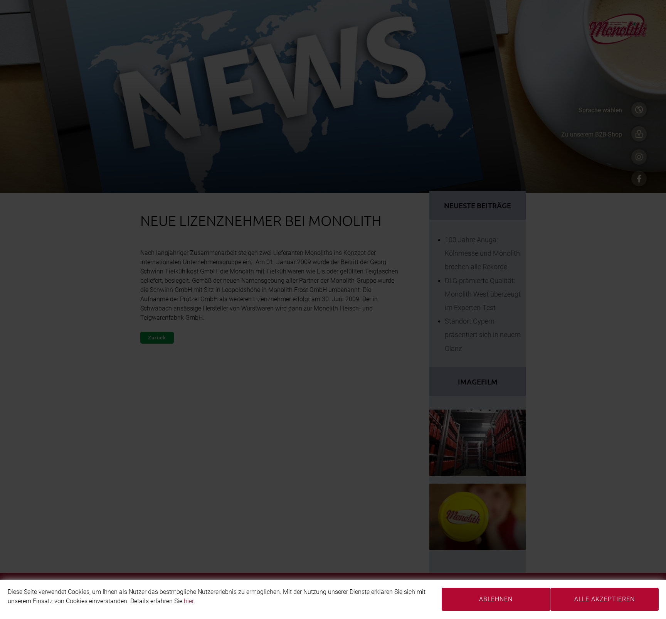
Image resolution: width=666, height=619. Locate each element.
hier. (189, 601)
